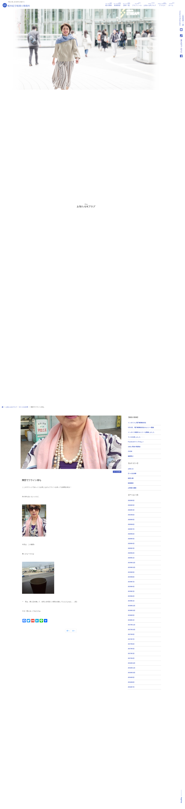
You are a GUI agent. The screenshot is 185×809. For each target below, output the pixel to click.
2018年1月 (131, 620)
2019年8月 (131, 577)
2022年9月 (131, 500)
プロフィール (137, 4)
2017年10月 (131, 629)
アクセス (162, 4)
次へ (73, 631)
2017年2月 (131, 658)
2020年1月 (131, 558)
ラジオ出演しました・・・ (136, 437)
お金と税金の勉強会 (134, 446)
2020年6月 (131, 534)
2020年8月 (131, 524)
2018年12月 (131, 605)
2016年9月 (131, 677)
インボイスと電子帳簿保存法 (137, 422)
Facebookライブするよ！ (136, 442)
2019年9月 (131, 572)
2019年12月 (131, 562)
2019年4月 (131, 586)
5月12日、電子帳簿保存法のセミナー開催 (141, 427)
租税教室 (117, 4)
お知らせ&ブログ (150, 4)
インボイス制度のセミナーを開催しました (141, 432)
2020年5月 (131, 539)
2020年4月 (131, 543)
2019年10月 (131, 567)
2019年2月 (131, 596)
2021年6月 (131, 515)
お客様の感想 (132, 488)
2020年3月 (131, 548)
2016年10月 (131, 672)
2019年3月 (131, 591)
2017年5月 (131, 648)
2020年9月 (131, 519)
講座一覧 (126, 4)
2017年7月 (131, 639)
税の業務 (108, 4)
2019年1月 (131, 601)
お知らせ (131, 469)
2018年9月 (131, 615)
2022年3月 (131, 510)
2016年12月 (131, 663)
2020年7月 (131, 529)
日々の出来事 (23, 407)
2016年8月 (131, 682)
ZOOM (130, 451)
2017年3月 (131, 653)
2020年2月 (131, 553)
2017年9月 (131, 634)
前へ (68, 631)
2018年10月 (131, 610)
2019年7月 (131, 582)
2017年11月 (131, 625)
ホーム (171, 4)
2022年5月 (131, 505)
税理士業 (131, 478)
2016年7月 (131, 687)
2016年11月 (131, 668)
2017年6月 (131, 644)
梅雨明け (131, 456)
